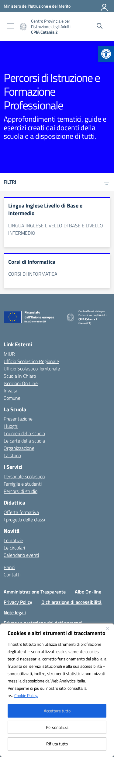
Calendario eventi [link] (21, 555)
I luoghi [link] (11, 426)
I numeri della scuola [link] (24, 433)
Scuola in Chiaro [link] (20, 376)
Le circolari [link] (14, 547)
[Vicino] (107, 628)
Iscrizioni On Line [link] (21, 383)
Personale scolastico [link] (24, 476)
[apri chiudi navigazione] (10, 26)
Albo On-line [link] (88, 591)
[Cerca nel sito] (99, 27)
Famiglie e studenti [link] (23, 483)
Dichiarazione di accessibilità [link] (71, 602)
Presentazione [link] (18, 418)
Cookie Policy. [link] (26, 695)
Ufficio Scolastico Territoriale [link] (32, 368)
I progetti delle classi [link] (24, 519)
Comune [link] (12, 398)
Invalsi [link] (10, 390)
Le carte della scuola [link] (24, 440)
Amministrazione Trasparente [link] (35, 591)
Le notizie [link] (13, 540)
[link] (106, 54)
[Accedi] (104, 6)
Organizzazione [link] (19, 448)
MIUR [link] (9, 354)
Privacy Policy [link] (18, 602)
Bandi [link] (9, 567)
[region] (57, 690)
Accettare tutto (57, 710)
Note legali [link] (15, 612)
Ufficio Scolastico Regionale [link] (31, 361)
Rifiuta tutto (57, 743)
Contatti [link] (12, 574)
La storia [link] (12, 455)
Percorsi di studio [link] (20, 491)
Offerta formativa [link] (21, 512)
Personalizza (57, 727)
